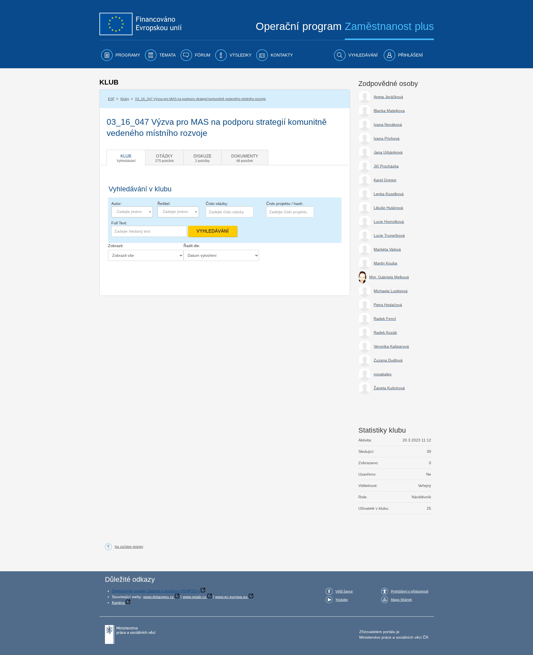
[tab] (126, 157)
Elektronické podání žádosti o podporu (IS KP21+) (156, 591)
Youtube (341, 600)
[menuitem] (120, 55)
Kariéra (118, 602)
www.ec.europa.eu (231, 597)
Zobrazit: (116, 245)
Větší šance (344, 591)
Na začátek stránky (129, 547)
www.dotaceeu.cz (158, 597)
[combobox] (132, 211)
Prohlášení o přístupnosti (409, 591)
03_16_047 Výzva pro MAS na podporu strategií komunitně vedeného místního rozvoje (200, 99)
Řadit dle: (191, 245)
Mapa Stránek (401, 600)
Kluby (124, 99)
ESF (111, 99)
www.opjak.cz (194, 597)
